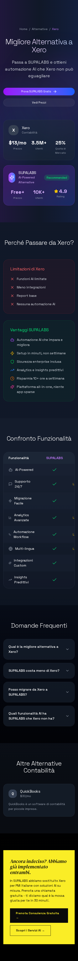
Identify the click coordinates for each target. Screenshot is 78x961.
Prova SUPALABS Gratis (36, 91)
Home (23, 29)
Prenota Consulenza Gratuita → (37, 915)
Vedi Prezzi (39, 102)
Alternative (40, 29)
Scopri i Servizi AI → (30, 930)
